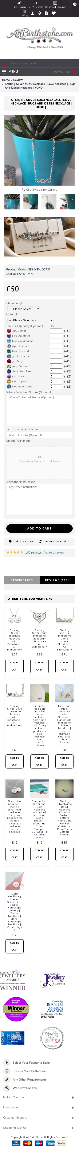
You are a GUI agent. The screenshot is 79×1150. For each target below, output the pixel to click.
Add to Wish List (23, 541)
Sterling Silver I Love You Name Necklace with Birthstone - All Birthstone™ (14, 715)
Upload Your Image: (18, 440)
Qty (52, 326)
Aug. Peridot (20, 366)
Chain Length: (15, 303)
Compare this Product (56, 541)
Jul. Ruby (17, 361)
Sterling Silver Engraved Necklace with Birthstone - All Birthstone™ (14, 640)
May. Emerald (20, 351)
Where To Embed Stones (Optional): (29, 392)
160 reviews (33, 552)
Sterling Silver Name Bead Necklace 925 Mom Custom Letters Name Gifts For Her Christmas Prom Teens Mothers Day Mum (64, 818)
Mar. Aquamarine (22, 340)
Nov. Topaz (19, 381)
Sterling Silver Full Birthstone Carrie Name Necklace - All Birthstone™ (64, 640)
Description (22, 580)
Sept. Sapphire (21, 371)
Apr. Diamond (20, 346)
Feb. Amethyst (21, 335)
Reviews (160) (57, 580)
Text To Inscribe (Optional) (22, 429)
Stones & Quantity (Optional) (25, 326)
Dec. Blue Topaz (22, 386)
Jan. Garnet (19, 330)
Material (11, 314)
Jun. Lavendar (20, 356)
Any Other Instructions (20, 481)
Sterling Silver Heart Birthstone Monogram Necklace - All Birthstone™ (39, 638)
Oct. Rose (18, 376)
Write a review (54, 552)
